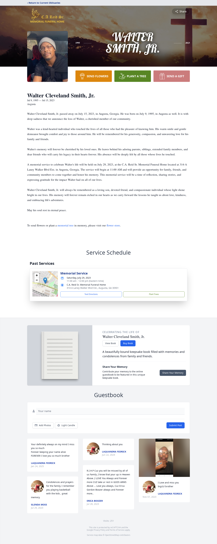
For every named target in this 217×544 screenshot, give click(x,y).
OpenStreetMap (112, 535)
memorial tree (66, 225)
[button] (45, 280)
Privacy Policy (99, 530)
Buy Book (128, 343)
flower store (113, 225)
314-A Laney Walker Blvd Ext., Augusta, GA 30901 (93, 287)
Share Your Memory (172, 372)
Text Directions (91, 294)
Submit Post (175, 425)
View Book (110, 343)
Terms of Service (117, 530)
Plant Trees (154, 294)
